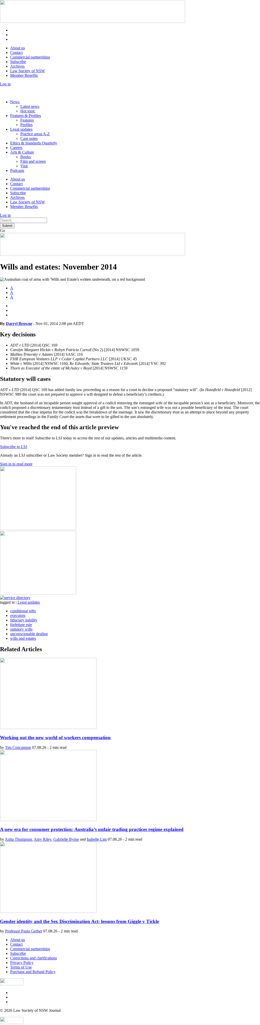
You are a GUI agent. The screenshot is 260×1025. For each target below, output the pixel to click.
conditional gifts (23, 611)
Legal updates (21, 129)
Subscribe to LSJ (13, 446)
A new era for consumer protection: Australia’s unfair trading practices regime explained (92, 829)
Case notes (29, 138)
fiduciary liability (23, 620)
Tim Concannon (18, 747)
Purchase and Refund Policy (33, 972)
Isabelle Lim (97, 839)
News (15, 102)
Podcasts (17, 170)
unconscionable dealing (29, 634)
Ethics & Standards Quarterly (33, 143)
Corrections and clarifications (33, 958)
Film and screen (33, 161)
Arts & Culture (22, 152)
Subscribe (18, 62)
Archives (17, 66)
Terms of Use (21, 967)
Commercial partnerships (30, 57)
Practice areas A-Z (35, 134)
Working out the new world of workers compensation (55, 737)
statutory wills (21, 629)
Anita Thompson (18, 839)
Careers (16, 147)
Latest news (29, 106)
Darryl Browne (19, 323)
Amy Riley (42, 839)
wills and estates (23, 638)
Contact (16, 52)
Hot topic (27, 111)
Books (25, 157)
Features (27, 120)
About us (17, 48)
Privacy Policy (22, 962)
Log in (5, 84)
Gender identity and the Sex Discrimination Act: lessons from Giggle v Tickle (79, 921)
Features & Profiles (25, 115)
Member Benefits (24, 75)
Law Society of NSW (27, 71)
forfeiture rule (21, 624)
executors (17, 615)
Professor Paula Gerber (23, 931)
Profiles (26, 125)
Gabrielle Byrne (66, 839)
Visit (24, 166)
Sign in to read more (16, 464)
